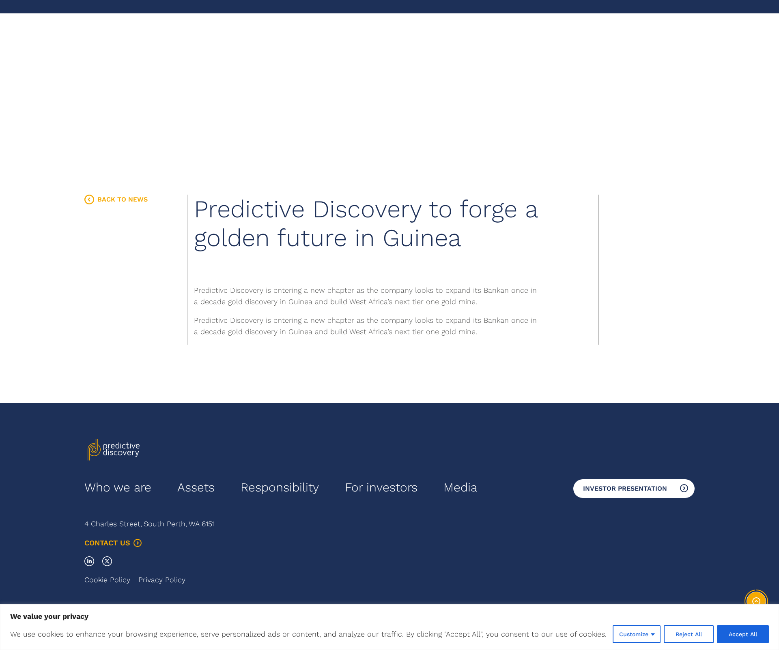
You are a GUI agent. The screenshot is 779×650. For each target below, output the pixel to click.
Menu (686, 43)
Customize (633, 634)
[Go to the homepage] (113, 43)
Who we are (117, 487)
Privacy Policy (161, 579)
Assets (196, 487)
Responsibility (280, 487)
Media (460, 487)
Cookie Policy (107, 579)
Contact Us (107, 542)
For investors (381, 487)
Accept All (743, 634)
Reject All (689, 634)
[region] (389, 627)
